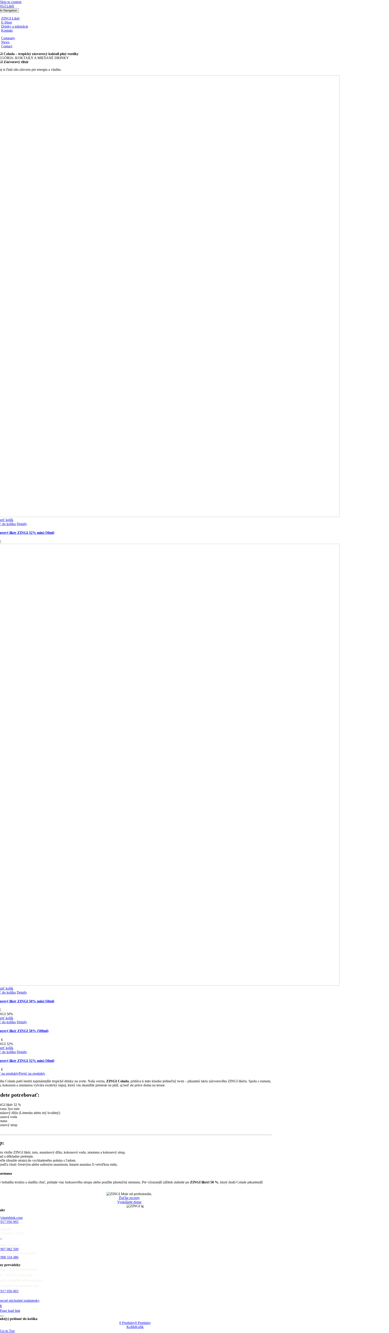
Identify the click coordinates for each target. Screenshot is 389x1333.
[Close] (2, 1316)
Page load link (10, 1311)
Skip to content (10, 2)
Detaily (22, 524)
